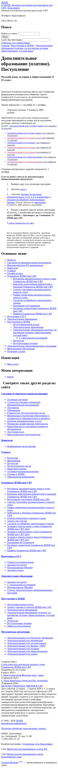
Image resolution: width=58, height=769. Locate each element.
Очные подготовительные (20, 562)
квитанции (40, 202)
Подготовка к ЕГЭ (16, 316)
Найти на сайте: (9, 33)
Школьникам (13, 460)
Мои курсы (13, 364)
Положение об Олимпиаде (26, 305)
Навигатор (12, 268)
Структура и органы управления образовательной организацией (23, 403)
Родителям (12, 458)
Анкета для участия (17, 521)
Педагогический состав (19, 466)
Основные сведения (17, 399)
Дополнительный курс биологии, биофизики (30, 638)
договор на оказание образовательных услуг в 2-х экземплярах (28, 195)
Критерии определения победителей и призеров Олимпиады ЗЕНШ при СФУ (33, 285)
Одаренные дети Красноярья (37, 744)
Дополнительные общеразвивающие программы (32, 346)
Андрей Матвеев (9, 762)
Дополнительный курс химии (22, 654)
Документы (13, 407)
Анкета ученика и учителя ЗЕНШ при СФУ (29, 607)
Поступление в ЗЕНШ (22, 45)
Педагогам (18, 340)
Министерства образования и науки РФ (27, 749)
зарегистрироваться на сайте (21, 223)
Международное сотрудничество (23, 434)
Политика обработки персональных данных (23, 728)
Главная (5, 45)
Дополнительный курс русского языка (26, 643)
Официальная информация (21, 477)
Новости (11, 260)
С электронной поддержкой (33, 338)
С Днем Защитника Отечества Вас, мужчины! (24, 680)
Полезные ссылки (16, 351)
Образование (13, 410)
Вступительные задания (25, 343)
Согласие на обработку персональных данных (30, 523)
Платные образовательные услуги (24, 421)
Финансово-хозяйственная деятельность (27, 423)
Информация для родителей (21, 446)
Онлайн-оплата (15, 273)
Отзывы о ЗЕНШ (16, 474)
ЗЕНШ (19, 720)
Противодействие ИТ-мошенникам (25, 265)
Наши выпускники (16, 468)
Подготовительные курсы (26, 324)
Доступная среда (15, 432)
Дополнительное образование (22, 319)
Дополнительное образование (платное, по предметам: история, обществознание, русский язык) (27, 48)
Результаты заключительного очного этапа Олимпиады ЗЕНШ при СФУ (34, 280)
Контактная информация (13, 723)
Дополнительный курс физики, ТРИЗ (26, 646)
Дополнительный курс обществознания (27, 651)
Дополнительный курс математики (25, 640)
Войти (10, 377)
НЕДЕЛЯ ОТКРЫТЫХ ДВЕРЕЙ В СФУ (22, 686)
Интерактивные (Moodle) (20, 567)
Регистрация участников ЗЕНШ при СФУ (28, 499)
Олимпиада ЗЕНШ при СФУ (21, 276)
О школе (11, 270)
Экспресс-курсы (15, 570)
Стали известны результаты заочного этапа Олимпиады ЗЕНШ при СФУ (23, 665)
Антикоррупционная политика (23, 471)
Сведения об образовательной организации (29, 262)
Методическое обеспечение (21, 348)
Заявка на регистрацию (19, 626)
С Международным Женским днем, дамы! (22, 675)
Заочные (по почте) (17, 565)
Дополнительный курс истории (23, 648)
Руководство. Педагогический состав (26, 413)
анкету (23, 189)
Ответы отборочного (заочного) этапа (26, 518)
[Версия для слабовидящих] (15, 43)
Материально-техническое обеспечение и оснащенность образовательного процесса (28, 417)
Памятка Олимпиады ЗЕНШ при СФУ (32, 313)
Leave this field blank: (12, 40)
